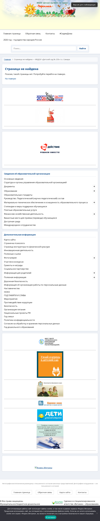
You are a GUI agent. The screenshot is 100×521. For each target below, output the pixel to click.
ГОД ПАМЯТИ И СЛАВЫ (15, 295)
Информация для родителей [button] (17, 273)
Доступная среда (12, 221)
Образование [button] (10, 191)
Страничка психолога (14, 243)
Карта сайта (9, 239)
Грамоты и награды (13, 265)
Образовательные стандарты (18, 195)
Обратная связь (33, 33)
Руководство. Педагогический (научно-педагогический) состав (34, 198)
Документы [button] (9, 186)
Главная (7, 59)
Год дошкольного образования (19, 327)
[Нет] (97, 513)
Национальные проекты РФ (17, 313)
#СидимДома (66, 33)
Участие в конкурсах (14, 261)
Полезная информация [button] (15, 277)
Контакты (50, 33)
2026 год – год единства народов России (22, 39)
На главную (10, 78)
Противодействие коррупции (18, 302)
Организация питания (14, 309)
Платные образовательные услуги (20, 210)
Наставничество (12, 288)
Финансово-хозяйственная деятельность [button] (24, 214)
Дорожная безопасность (16, 281)
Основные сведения (13, 179)
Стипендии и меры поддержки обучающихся (25, 206)
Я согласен (50, 517)
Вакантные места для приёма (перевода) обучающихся (30, 218)
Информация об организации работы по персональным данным (35, 285)
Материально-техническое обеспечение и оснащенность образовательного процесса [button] (46, 202)
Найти (82, 48)
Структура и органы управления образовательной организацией (35, 182)
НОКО (7, 292)
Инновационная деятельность (18, 250)
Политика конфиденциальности (19, 320)
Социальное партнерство (16, 269)
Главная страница (11, 33)
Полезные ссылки (12, 254)
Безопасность (10, 306)
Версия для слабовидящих (84, 5)
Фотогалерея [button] (10, 257)
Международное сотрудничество (20, 225)
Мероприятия (10, 299)
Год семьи (9, 316)
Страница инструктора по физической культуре (27, 246)
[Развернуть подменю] (94, 186)
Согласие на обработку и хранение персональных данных (32, 323)
